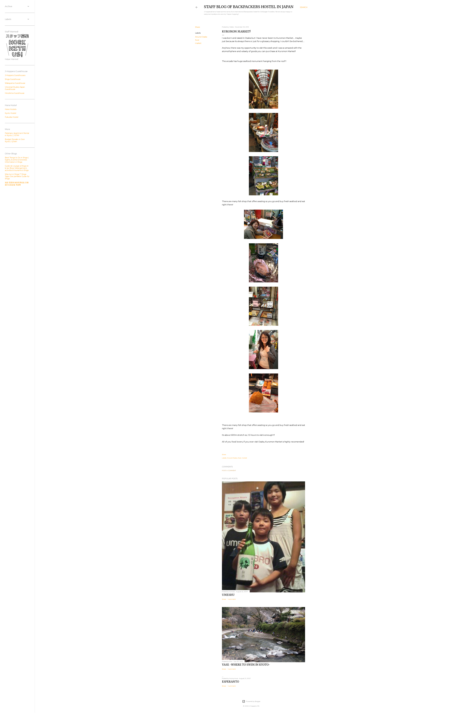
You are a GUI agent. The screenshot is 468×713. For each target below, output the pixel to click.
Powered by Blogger (253, 701)
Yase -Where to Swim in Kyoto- (246, 664)
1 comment (232, 599)
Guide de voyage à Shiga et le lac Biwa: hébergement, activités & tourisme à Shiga (17, 168)
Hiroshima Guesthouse (14, 93)
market (198, 43)
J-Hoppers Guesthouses (15, 75)
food (197, 40)
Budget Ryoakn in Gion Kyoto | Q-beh (15, 140)
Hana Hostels (10, 109)
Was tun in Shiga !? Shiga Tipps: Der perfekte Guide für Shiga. (17, 176)
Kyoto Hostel (10, 113)
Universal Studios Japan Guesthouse (15, 88)
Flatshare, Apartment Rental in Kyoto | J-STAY (17, 134)
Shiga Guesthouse (12, 79)
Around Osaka (201, 37)
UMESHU (228, 595)
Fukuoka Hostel (11, 117)
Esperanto (230, 681)
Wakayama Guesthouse (15, 83)
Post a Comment (229, 470)
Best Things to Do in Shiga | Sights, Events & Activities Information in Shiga (17, 160)
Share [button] (197, 27)
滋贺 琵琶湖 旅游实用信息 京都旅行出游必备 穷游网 (17, 183)
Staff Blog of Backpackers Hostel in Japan (248, 6)
